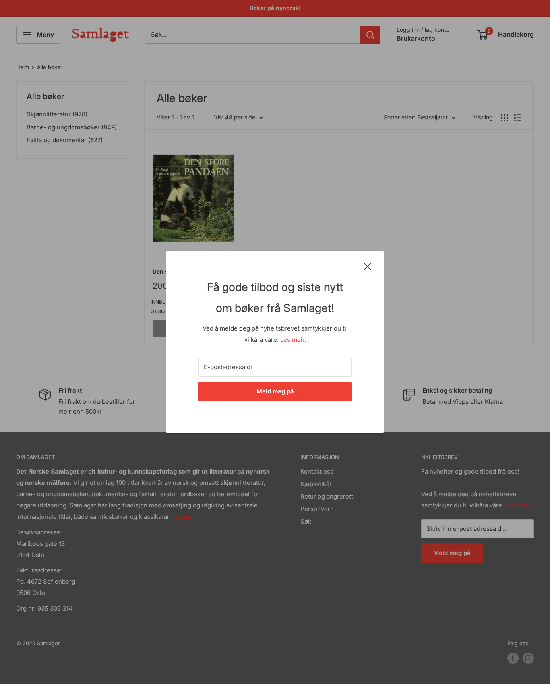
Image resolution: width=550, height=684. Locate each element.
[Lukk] (368, 266)
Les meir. (293, 339)
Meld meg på (275, 391)
